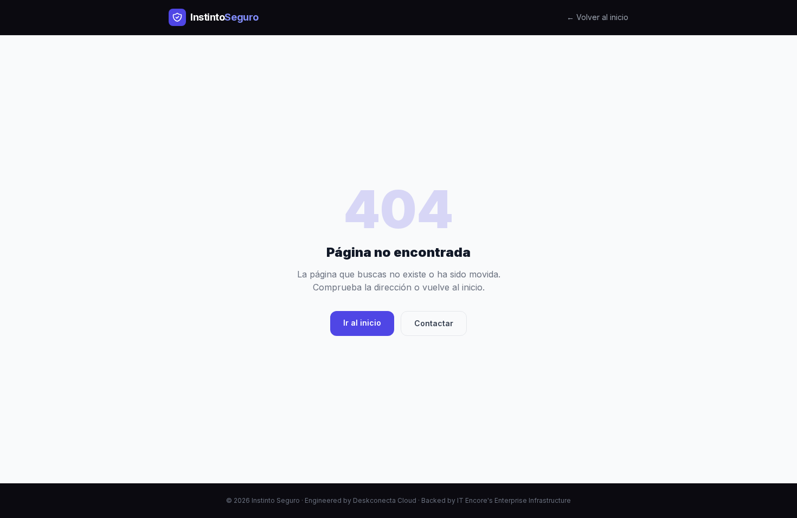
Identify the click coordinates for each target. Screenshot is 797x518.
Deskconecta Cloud (384, 500)
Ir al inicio (362, 322)
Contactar (433, 323)
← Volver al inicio (597, 17)
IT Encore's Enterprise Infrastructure (514, 500)
